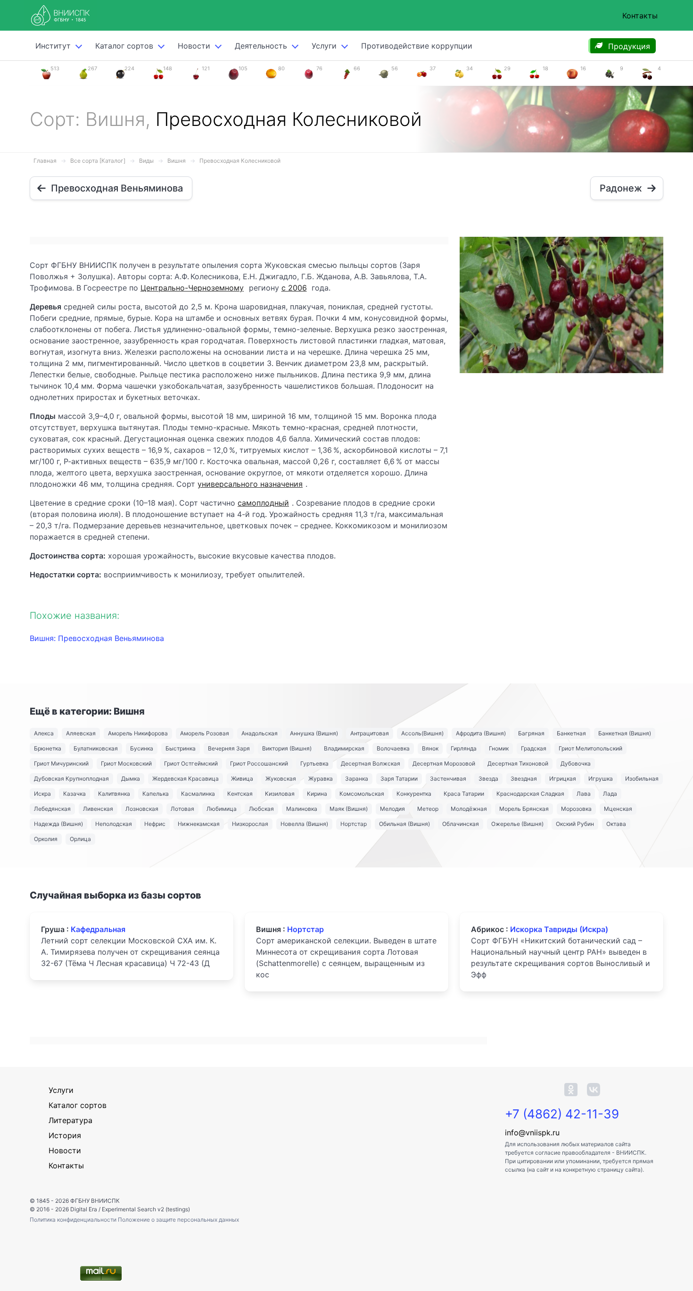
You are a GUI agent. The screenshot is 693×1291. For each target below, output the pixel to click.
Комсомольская (361, 793)
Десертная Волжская (370, 763)
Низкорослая (250, 823)
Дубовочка (576, 763)
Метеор (427, 808)
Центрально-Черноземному (192, 287)
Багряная (531, 733)
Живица (242, 778)
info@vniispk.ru (532, 1132)
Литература (70, 1120)
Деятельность (261, 45)
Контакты (640, 15)
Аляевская (81, 733)
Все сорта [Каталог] (97, 160)
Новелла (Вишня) (304, 823)
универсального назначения (250, 484)
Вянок (430, 748)
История (65, 1135)
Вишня (176, 160)
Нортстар (353, 823)
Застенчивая (448, 778)
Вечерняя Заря (229, 748)
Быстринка (180, 748)
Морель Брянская (524, 808)
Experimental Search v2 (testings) (146, 1209)
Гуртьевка (314, 763)
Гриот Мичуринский (61, 763)
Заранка (356, 778)
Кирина (317, 793)
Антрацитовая (369, 733)
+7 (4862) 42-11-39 (562, 1114)
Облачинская (460, 823)
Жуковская (280, 778)
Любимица (221, 808)
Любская (261, 808)
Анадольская (259, 733)
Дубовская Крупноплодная (71, 778)
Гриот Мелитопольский (590, 748)
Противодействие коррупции (416, 45)
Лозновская (141, 808)
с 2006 (294, 287)
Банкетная (571, 733)
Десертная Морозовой (443, 763)
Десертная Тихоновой (517, 763)
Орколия (46, 838)
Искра (42, 793)
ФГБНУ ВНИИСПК (95, 1200)
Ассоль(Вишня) (422, 733)
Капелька (155, 793)
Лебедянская (52, 808)
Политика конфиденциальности (74, 1219)
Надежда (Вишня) (58, 823)
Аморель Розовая (204, 733)
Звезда (488, 778)
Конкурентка (413, 793)
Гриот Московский (126, 763)
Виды (146, 160)
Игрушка (600, 778)
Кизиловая (280, 793)
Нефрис (154, 823)
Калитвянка (114, 793)
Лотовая (182, 808)
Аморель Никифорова (138, 733)
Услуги (324, 45)
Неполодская (113, 823)
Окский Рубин (575, 823)
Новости (194, 45)
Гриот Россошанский (259, 763)
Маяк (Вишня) (349, 808)
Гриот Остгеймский (191, 763)
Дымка (130, 778)
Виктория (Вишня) (287, 748)
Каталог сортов (78, 1105)
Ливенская (98, 808)
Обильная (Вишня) (404, 823)
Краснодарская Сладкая (530, 793)
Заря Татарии (399, 778)
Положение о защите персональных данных (178, 1219)
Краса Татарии (464, 793)
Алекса (44, 733)
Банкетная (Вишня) (624, 733)
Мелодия (392, 808)
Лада (610, 793)
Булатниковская (96, 748)
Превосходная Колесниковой (239, 160)
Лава (584, 793)
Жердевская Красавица (185, 778)
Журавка (320, 778)
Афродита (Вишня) (481, 733)
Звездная (524, 778)
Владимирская (344, 748)
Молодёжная (469, 808)
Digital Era (83, 1209)
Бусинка (141, 748)
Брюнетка (47, 748)
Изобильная (642, 778)
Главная (45, 160)
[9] (609, 73)
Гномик (499, 748)
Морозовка (576, 808)
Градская (533, 748)
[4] (647, 73)
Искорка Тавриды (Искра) (559, 929)
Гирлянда (464, 748)
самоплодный (263, 503)
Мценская (618, 808)
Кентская (240, 793)
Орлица (80, 838)
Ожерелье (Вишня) (517, 823)
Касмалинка (198, 793)
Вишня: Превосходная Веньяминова (97, 638)
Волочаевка (393, 748)
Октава (616, 823)
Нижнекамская (199, 823)
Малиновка (301, 808)
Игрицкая (562, 778)
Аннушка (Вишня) (314, 733)
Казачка (74, 793)
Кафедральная (98, 929)
